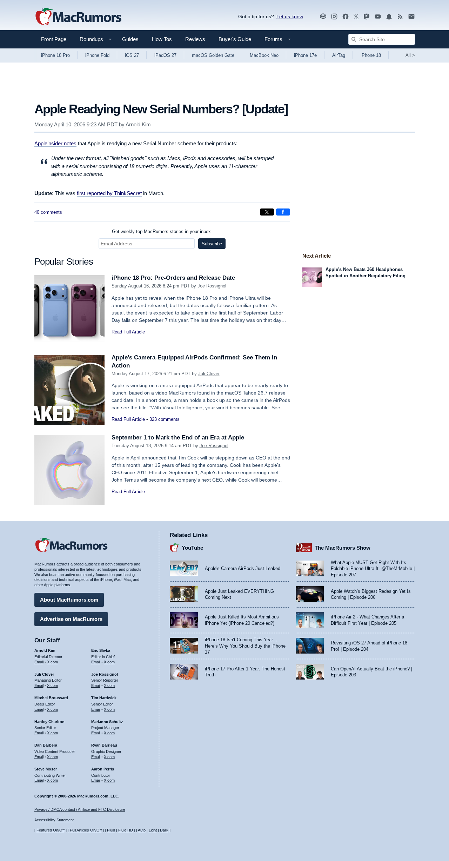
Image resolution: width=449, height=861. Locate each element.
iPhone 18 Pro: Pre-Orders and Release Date (173, 277)
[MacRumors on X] (356, 16)
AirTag (338, 55)
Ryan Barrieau (104, 745)
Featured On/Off (50, 830)
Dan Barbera (45, 745)
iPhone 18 (371, 55)
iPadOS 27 (165, 55)
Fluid (111, 830)
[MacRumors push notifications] (389, 16)
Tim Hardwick (103, 698)
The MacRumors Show (342, 548)
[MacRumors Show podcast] (323, 16)
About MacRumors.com (69, 600)
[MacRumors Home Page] (78, 17)
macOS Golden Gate (213, 55)
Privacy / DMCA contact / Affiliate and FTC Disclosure (79, 809)
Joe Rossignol (211, 286)
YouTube (192, 548)
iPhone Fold (97, 55)
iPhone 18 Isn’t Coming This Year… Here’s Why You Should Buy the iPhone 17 (245, 646)
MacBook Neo (264, 55)
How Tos (162, 39)
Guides (130, 39)
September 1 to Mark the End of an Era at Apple (178, 437)
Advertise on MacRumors (71, 619)
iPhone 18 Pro (55, 55)
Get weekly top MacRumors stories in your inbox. (162, 231)
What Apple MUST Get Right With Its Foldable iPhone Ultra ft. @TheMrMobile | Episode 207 (373, 568)
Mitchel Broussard (51, 698)
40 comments (48, 212)
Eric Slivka (100, 650)
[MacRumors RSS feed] (400, 16)
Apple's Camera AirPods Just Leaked (242, 568)
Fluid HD (125, 830)
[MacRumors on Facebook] (345, 16)
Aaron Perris (102, 769)
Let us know (289, 16)
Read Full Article (128, 332)
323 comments (164, 419)
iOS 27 (132, 55)
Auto (142, 830)
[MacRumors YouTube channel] (377, 16)
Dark (164, 830)
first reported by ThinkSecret (109, 193)
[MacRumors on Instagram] (334, 16)
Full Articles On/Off (86, 830)
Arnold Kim (138, 124)
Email (38, 662)
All (410, 55)
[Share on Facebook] (283, 212)
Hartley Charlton (49, 722)
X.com (52, 662)
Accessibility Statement (54, 820)
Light (153, 830)
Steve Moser (45, 769)
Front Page (53, 39)
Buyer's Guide (235, 39)
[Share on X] (267, 212)
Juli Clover (209, 373)
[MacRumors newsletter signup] (411, 16)
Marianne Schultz (107, 722)
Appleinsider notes (55, 143)
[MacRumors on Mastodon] (366, 16)
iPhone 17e (305, 55)
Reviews (195, 39)
